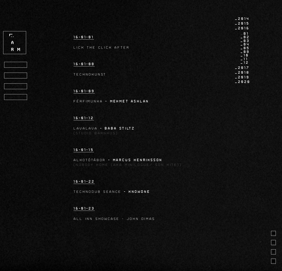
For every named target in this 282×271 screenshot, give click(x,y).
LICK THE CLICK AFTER (101, 47)
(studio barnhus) (95, 133)
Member (15, 97)
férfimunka (89, 101)
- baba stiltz (117, 128)
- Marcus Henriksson (135, 160)
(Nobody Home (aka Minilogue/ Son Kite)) (127, 165)
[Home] (14, 42)
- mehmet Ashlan (127, 101)
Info (11, 76)
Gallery (16, 86)
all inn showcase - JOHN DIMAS (114, 219)
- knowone (137, 191)
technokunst (89, 74)
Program (16, 65)
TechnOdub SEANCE (97, 191)
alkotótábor (90, 160)
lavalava (85, 128)
